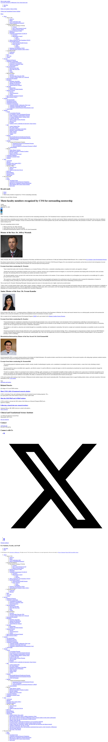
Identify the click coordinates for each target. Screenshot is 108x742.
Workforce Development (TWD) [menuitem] (17, 48)
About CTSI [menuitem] (9, 17)
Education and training (6, 382)
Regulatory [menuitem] (9, 80)
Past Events (12, 740)
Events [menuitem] (8, 179)
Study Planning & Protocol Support (14, 634)
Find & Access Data (14, 606)
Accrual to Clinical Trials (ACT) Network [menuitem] (19, 77)
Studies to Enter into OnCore (16, 708)
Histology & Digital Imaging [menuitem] (16, 89)
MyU (5, 6)
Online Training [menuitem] (13, 131)
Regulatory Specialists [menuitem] (14, 81)
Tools (5, 697)
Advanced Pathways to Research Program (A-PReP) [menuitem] (24, 146)
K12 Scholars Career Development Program (96, 259)
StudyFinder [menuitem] (9, 175)
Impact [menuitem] (11, 20)
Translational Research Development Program (20, 676)
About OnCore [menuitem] (12, 167)
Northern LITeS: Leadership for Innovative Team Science (22, 662)
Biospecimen (12, 626)
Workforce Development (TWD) (17, 586)
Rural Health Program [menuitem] (14, 41)
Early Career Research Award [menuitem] (19, 28)
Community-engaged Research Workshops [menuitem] (19, 181)
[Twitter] (55, 537)
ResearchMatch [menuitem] (10, 172)
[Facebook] (54, 209)
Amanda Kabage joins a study (16, 715)
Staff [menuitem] (7, 125)
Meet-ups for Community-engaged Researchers (20, 737)
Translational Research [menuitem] (11, 102)
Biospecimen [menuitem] (12, 87)
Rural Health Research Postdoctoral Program (19, 675)
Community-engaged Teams (13, 695)
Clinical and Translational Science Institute (10, 11)
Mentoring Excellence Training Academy (19, 689)
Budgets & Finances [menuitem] (11, 60)
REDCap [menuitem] (8, 171)
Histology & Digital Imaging (16, 627)
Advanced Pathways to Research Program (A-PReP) (24, 684)
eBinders (8, 700)
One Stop (6, 5)
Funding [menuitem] (5, 98)
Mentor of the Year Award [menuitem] (15, 154)
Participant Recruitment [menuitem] (11, 78)
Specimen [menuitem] (8, 86)
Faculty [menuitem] (8, 111)
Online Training (13, 670)
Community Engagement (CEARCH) (18, 572)
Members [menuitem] (17, 46)
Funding (5, 637)
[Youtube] (4, 540)
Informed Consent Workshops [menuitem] (16, 130)
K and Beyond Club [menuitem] (14, 118)
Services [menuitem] (5, 58)
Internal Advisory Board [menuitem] (18, 29)
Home (5, 192)
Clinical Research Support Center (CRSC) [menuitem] (19, 49)
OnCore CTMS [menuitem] (10, 166)
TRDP (34, 316)
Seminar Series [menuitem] (12, 132)
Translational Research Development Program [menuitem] (20, 138)
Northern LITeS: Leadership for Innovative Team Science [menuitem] (22, 123)
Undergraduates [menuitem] (13, 147)
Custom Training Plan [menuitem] (14, 126)
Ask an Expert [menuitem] (12, 121)
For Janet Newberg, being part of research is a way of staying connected (26, 721)
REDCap (8, 709)
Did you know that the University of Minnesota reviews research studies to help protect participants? (32, 717)
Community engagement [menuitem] (12, 61)
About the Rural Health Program (19, 581)
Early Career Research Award (19, 566)
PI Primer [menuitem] (11, 122)
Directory (17, 577)
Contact (8, 595)
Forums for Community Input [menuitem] (16, 64)
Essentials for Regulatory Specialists (17, 667)
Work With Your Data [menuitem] (14, 69)
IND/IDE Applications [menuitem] (14, 83)
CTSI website (12, 378)
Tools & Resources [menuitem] (13, 65)
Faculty (8, 650)
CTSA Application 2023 (15, 560)
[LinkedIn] (54, 212)
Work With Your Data (14, 607)
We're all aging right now (15, 728)
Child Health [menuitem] (9, 109)
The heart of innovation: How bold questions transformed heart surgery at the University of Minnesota (33, 727)
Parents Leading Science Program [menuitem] (17, 119)
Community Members (11, 693)
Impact (11, 558)
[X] (54, 210)
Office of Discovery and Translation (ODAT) (19, 578)
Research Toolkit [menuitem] (10, 174)
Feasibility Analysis (11, 703)
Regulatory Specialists (14, 619)
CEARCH (14, 573)
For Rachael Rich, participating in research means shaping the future (25, 723)
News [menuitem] (7, 177)
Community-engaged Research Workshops (19, 736)
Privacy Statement (61, 552)
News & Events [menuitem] (7, 176)
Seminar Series (12, 671)
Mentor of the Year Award (15, 692)
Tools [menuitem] (5, 159)
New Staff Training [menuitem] (13, 127)
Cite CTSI (8, 594)
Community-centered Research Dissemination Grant (21, 646)
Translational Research (11, 640)
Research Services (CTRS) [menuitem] (15, 31)
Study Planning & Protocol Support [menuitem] (14, 95)
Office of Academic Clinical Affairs (9, 8)
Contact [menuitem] (8, 57)
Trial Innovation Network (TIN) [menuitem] (16, 76)
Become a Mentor (13, 691)
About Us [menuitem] (11, 19)
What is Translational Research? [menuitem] (16, 23)
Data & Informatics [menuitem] (10, 66)
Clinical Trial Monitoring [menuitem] (15, 82)
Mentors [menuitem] (8, 148)
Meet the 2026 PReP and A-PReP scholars (13, 398)
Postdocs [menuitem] (8, 135)
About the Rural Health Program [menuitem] (19, 42)
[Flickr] (4, 539)
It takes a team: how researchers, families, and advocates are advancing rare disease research (30, 724)
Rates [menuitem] (7, 54)
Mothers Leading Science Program (57, 316)
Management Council (17, 574)
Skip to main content (5, 1)
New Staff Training (13, 666)
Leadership (12, 590)
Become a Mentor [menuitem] (13, 152)
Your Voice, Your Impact (15, 729)
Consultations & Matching (15, 601)
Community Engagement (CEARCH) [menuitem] (18, 33)
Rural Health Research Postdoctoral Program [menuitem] (19, 136)
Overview (11, 613)
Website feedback (5, 542)
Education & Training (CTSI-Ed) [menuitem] (17, 25)
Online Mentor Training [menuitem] (14, 150)
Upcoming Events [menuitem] (13, 180)
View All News (4, 409)
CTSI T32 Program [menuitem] (13, 139)
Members (17, 585)
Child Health (9, 647)
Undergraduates (13, 685)
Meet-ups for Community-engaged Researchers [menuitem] (20, 183)
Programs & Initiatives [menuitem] (11, 24)
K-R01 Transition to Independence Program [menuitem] (19, 115)
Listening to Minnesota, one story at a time (19, 725)
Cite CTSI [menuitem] (8, 56)
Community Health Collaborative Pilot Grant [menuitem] (19, 105)
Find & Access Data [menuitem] (14, 68)
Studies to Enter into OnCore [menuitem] (16, 170)
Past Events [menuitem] (12, 185)
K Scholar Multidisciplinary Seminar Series (19, 655)
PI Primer (11, 660)
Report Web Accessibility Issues (72, 552)
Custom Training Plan (14, 664)
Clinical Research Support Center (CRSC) (19, 588)
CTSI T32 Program (13, 678)
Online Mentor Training (14, 688)
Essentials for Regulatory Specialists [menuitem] (17, 129)
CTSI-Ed (14, 565)
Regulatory (9, 618)
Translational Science (11, 639)
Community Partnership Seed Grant (17, 644)
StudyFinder (9, 713)
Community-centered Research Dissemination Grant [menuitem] (21, 107)
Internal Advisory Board (18, 568)
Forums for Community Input (16, 602)
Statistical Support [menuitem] (10, 90)
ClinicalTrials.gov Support (15, 623)
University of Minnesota (14, 552)
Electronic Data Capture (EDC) (13, 701)
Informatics (12, 570)
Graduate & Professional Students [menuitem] (17, 142)
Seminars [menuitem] (8, 158)
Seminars (8, 696)
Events (8, 733)
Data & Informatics (10, 605)
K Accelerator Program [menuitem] (14, 113)
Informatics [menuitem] (12, 32)
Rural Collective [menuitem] (16, 44)
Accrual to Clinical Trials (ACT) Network (19, 615)
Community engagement (12, 599)
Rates (7, 593)
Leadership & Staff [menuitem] (10, 50)
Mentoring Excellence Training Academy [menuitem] (19, 151)
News (5, 193)
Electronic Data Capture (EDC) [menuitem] (13, 163)
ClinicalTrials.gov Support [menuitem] (15, 85)
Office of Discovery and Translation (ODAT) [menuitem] (19, 40)
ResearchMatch (10, 711)
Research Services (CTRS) (15, 569)
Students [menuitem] (8, 140)
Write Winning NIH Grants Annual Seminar (19, 738)
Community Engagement (12, 642)
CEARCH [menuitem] (14, 35)
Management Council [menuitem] (17, 36)
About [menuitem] (5, 16)
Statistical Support (10, 629)
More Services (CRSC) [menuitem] (11, 97)
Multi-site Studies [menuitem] (10, 73)
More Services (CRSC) (11, 635)
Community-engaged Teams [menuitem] (13, 156)
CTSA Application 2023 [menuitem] (15, 21)
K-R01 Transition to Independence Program (19, 654)
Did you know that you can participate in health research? (22, 719)
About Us (11, 557)
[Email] (54, 214)
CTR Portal (9, 699)
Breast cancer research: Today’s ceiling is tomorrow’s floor (23, 716)
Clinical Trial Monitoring (15, 621)
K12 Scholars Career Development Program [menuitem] (19, 114)
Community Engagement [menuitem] (12, 103)
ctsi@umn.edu (4, 425)
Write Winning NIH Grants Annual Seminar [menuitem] (19, 184)
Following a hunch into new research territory (14, 405)
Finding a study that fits (14, 720)
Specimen (8, 625)
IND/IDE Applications (14, 622)
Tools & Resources (13, 603)
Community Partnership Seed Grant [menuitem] (17, 106)
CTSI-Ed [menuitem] (14, 27)
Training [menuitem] (5, 110)
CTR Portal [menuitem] (9, 160)
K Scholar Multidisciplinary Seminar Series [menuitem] (19, 117)
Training (5, 648)
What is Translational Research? (16, 561)
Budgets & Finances (11, 598)
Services (5, 597)
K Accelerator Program (14, 651)
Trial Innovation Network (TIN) (16, 614)
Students (8, 679)
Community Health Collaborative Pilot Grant (19, 643)
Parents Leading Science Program (17, 658)
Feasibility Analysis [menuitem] (11, 164)
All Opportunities (10, 638)
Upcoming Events (13, 734)
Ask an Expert (12, 659)
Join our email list (5, 419)
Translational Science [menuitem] (11, 101)
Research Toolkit (10, 712)
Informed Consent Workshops (16, 668)
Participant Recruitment (11, 617)
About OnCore (12, 705)
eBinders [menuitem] (8, 162)
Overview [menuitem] (11, 74)
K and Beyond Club (14, 656)
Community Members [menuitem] (11, 155)
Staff (7, 663)
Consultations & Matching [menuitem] (15, 62)
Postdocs (8, 674)
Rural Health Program (14, 580)
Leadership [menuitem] (12, 52)
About (5, 554)
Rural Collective (16, 582)
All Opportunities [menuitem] (10, 99)
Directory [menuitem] (17, 38)
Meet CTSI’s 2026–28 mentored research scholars (15, 391)
